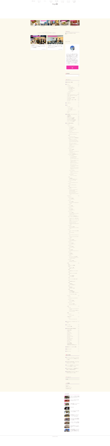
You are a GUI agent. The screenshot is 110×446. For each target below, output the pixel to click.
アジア (73, 124)
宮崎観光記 (71, 283)
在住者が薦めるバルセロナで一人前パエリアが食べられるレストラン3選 (73, 372)
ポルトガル (70, 245)
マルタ (69, 248)
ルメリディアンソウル (72, 136)
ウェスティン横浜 (72, 267)
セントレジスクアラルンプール (73, 191)
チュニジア (70, 299)
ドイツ (69, 233)
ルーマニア (70, 259)
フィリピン (70, 181)
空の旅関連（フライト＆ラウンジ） (73, 114)
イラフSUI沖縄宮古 (72, 291)
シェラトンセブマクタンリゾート (74, 182)
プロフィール (73, 351)
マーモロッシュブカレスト (73, 261)
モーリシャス (70, 302)
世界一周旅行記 (56, 1)
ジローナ (73, 93)
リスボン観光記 (72, 246)
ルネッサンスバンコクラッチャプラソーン (75, 168)
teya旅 (55, 4)
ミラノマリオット (72, 206)
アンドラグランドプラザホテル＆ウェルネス (74, 203)
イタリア (70, 204)
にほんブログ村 (67, 41)
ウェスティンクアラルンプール (73, 189)
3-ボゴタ (73, 334)
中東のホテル (73, 316)
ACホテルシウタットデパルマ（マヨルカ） (74, 220)
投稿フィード (68, 386)
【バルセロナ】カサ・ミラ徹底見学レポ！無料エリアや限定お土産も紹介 (73, 369)
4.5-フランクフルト (73, 336)
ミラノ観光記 (71, 205)
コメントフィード (69, 387)
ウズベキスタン (70, 131)
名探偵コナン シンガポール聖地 (73, 346)
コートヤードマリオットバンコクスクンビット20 (75, 160)
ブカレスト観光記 (72, 260)
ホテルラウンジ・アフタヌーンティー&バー (73, 322)
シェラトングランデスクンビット (75, 163)
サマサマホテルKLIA (72, 190)
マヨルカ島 (73, 98)
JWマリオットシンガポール (73, 139)
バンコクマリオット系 (62, 1)
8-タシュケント (73, 340)
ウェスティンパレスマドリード (73, 221)
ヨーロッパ (73, 195)
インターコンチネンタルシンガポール (74, 142)
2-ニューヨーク (73, 333)
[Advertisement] (55, 12)
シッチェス (73, 92)
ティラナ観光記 (72, 198)
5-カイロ (73, 337)
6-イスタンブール (73, 338)
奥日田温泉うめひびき (72, 281)
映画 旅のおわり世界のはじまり (73, 344)
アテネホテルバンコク (73, 157)
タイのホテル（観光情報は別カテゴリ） (74, 154)
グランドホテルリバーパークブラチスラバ (74, 228)
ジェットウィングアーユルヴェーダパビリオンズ (74, 151)
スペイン (73, 84)
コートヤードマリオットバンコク (75, 159)
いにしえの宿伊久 (72, 276)
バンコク (73, 106)
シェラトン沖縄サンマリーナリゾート (74, 293)
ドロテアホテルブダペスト (73, 240)
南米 (73, 312)
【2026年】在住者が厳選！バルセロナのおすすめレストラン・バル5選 (73, 362)
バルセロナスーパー (72, 90)
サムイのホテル (72, 174)
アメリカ (70, 307)
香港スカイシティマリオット (73, 187)
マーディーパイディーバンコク (75, 167)
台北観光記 (71, 178)
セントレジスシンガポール (73, 143)
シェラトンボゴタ (72, 315)
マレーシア (70, 188)
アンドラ (70, 200)
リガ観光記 (71, 253)
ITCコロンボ (71, 150)
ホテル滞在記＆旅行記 (74, 1)
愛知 (69, 269)
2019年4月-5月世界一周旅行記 (73, 328)
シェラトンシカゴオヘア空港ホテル (74, 310)
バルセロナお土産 (51, 1)
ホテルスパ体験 (73, 326)
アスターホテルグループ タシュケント (74, 133)
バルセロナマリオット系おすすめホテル (74, 218)
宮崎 (69, 282)
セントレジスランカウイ (73, 192)
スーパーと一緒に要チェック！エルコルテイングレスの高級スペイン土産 (73, 366)
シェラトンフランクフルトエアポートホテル (74, 237)
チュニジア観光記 (72, 300)
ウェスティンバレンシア (73, 222)
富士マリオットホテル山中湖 (73, 273)
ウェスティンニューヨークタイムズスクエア (74, 309)
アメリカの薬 (73, 342)
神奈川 (69, 266)
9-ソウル (73, 341)
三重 (69, 274)
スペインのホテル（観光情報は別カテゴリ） (74, 216)
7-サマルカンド (73, 339)
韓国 (69, 135)
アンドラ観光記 (72, 201)
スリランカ (70, 148)
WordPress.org (68, 388)
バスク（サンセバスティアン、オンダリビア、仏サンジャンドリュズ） (73, 95)
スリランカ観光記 (72, 149)
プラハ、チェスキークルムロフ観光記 (74, 231)
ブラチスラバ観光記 (72, 226)
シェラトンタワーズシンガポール (74, 140)
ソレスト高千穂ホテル (72, 284)
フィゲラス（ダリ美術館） (73, 97)
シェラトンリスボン (72, 247)
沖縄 (69, 289)
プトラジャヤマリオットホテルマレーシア (74, 194)
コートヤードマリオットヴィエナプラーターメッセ (74, 213)
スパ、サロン (73, 324)
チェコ (69, 229)
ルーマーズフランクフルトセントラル (74, 235)
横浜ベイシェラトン (72, 268)
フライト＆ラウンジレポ (68, 1)
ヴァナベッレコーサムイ (74, 175)
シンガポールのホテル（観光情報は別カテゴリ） (74, 138)
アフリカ (73, 295)
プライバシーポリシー (39, 1)
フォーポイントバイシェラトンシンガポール (74, 144)
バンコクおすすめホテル (74, 156)
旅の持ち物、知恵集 (73, 82)
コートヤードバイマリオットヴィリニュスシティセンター (74, 258)
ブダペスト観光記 (72, 239)
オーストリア (70, 211)
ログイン (67, 385)
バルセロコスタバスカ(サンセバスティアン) (74, 224)
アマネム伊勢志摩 (72, 275)
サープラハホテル (72, 232)
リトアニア (70, 255)
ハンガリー (70, 238)
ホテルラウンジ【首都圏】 (72, 265)
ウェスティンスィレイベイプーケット (75, 172)
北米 (73, 306)
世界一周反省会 (73, 343)
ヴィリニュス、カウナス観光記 (73, 256)
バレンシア (73, 96)
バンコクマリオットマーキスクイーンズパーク (75, 166)
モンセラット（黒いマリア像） (73, 99)
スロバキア (70, 225)
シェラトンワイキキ (72, 311)
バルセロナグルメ (71, 91)
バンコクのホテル (72, 155)
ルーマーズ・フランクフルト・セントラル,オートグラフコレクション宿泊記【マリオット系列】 (73, 358)
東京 (69, 264)
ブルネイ (70, 183)
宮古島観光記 (71, 290)
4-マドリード (73, 335)
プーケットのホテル (72, 170)
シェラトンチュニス (72, 301)
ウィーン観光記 (72, 212)
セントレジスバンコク (73, 164)
